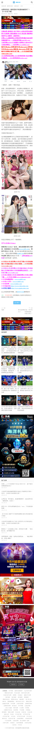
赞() (18, 302)
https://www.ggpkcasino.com (20, 288)
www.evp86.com (24, 249)
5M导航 (27, 707)
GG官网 (22, 707)
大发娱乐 (12, 722)
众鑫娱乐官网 (5, 703)
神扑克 (4, 701)
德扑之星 (6, 714)
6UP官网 (13, 703)
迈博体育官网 (7, 705)
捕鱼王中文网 (27, 695)
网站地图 (22, 728)
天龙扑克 (23, 712)
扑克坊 (12, 714)
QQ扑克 (14, 725)
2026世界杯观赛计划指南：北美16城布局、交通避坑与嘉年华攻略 (9, 408)
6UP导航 (11, 690)
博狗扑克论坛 (6, 699)
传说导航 (15, 710)
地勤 (2, 310)
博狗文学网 (29, 701)
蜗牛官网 (15, 707)
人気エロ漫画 (8, 707)
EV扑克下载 (18, 714)
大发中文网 (5, 722)
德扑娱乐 (16, 6)
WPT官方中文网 (21, 716)
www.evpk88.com (20, 279)
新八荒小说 (28, 699)
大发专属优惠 (19, 722)
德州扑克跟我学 (19, 690)
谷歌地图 (26, 728)
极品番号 (22, 699)
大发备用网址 (20, 718)
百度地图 (17, 728)
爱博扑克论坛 (14, 699)
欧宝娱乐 (14, 705)
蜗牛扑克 (4, 718)
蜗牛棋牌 (14, 697)
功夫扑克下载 (11, 718)
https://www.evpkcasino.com (19, 286)
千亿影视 (22, 710)
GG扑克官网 (8, 720)
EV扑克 (21, 684)
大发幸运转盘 (28, 722)
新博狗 (14, 695)
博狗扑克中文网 (9, 693)
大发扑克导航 (20, 703)
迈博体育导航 (28, 703)
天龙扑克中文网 (7, 695)
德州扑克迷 (17, 2)
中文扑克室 (17, 693)
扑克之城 (17, 712)
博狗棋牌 (26, 697)
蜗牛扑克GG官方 (20, 701)
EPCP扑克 (29, 716)
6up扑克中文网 (28, 690)
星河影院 (4, 712)
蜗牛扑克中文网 (25, 693)
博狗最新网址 (10, 701)
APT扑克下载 (6, 716)
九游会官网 (15, 720)
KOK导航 (20, 705)
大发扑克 (13, 684)
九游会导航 (27, 705)
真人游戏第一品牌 (24, 720)
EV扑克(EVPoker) (10, 243)
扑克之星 (30, 712)
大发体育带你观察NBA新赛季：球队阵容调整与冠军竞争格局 (25, 408)
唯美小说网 (11, 712)
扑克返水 (20, 695)
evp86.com (20, 253)
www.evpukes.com (16, 284)
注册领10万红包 (8, 710)
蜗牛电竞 (8, 697)
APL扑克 (13, 716)
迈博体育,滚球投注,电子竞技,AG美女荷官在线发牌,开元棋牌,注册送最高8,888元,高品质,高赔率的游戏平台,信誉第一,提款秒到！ (17, 34)
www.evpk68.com (18, 281)
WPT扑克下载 (26, 714)
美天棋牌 (20, 697)
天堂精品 (28, 710)
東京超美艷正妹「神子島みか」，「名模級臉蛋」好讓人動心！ (25, 311)
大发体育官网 (28, 718)
